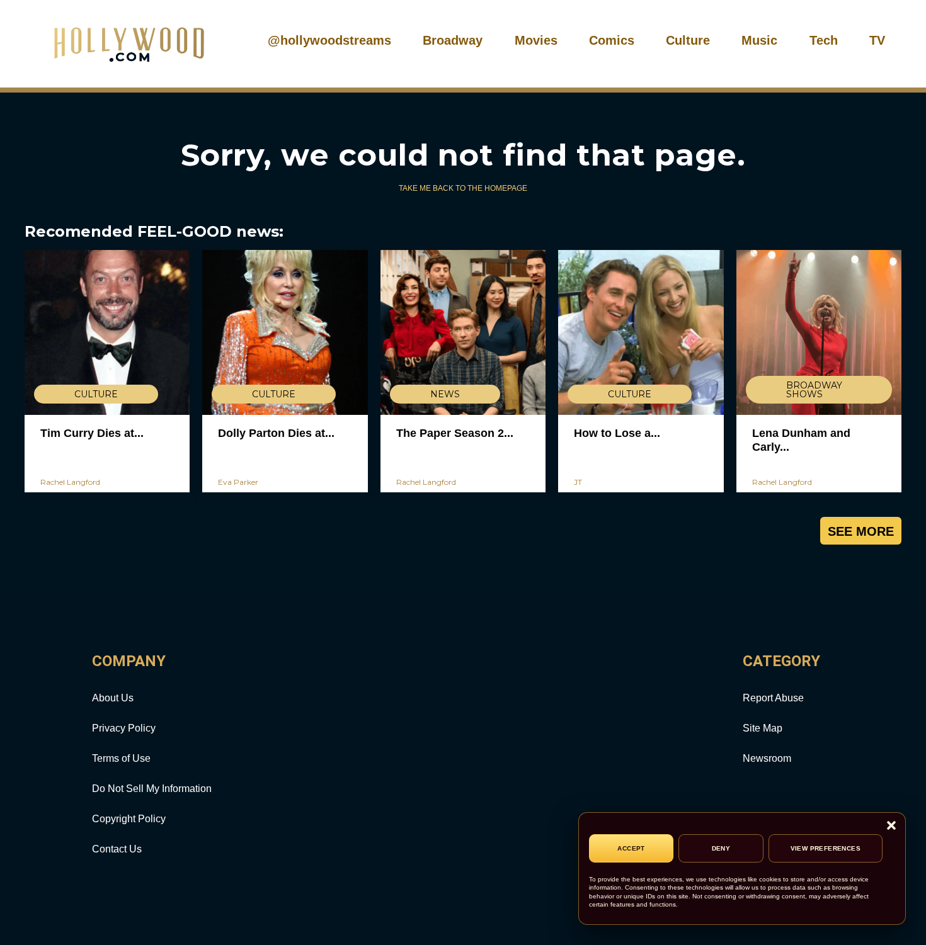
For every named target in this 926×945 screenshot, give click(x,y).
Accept (630, 848)
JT (578, 482)
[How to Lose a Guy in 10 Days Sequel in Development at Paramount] (640, 332)
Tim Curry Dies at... (92, 433)
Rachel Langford (70, 482)
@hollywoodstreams (329, 40)
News (445, 394)
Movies (536, 40)
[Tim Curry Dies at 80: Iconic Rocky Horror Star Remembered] (107, 332)
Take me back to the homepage (463, 188)
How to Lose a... (617, 433)
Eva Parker (238, 482)
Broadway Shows (814, 390)
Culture (688, 40)
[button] (891, 826)
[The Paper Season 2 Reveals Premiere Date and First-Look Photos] (463, 332)
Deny (721, 848)
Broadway (453, 40)
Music (759, 40)
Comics (611, 40)
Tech (823, 40)
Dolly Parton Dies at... (276, 433)
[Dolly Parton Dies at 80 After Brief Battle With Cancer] (284, 332)
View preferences (825, 848)
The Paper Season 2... (454, 433)
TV (877, 40)
